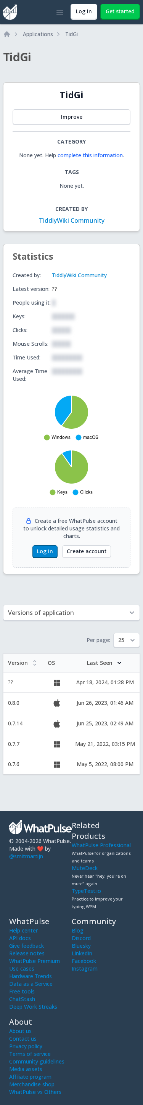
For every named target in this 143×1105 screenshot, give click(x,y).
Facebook (84, 960)
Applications (38, 34)
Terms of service (30, 1053)
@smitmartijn (26, 856)
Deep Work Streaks (33, 1006)
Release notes (27, 953)
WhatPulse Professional (101, 845)
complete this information (90, 155)
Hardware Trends (30, 976)
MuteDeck (85, 868)
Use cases (21, 968)
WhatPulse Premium (34, 960)
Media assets (25, 1069)
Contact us (23, 1038)
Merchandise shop (32, 1084)
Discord (81, 938)
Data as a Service (31, 983)
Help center (23, 930)
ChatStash (22, 999)
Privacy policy (25, 1046)
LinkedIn (82, 953)
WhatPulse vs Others (35, 1091)
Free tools (22, 991)
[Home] (7, 34)
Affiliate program (30, 1076)
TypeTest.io (86, 890)
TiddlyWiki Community (71, 220)
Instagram (85, 968)
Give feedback (26, 945)
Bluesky (81, 945)
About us (20, 1031)
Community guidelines (36, 1061)
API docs (20, 938)
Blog (78, 930)
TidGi (71, 34)
